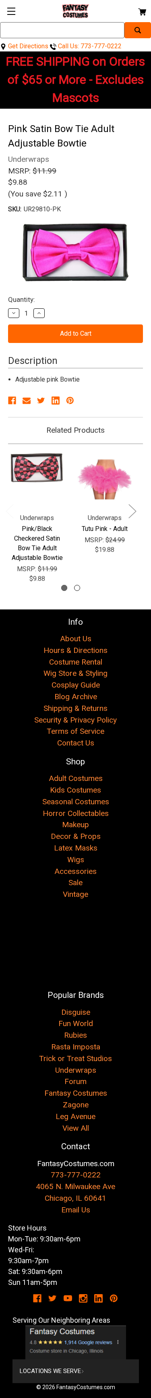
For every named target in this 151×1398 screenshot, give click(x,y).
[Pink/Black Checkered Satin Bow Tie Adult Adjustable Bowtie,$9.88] (37, 479)
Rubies (75, 1035)
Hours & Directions (75, 650)
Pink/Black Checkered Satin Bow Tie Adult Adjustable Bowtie (37, 543)
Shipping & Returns (75, 708)
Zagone (76, 1104)
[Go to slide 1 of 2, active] (64, 588)
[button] (75, 1342)
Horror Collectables (76, 813)
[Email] (27, 400)
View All (75, 1128)
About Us (75, 638)
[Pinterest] (70, 400)
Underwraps (75, 1070)
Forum (75, 1081)
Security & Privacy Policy (75, 720)
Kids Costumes (75, 790)
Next (132, 511)
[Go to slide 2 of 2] (77, 588)
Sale (75, 882)
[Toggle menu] (11, 11)
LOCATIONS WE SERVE (50, 1371)
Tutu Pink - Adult (105, 529)
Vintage (75, 894)
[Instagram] (83, 1298)
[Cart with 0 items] (141, 11)
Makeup (75, 824)
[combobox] (62, 30)
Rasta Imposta (75, 1046)
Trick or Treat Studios (75, 1058)
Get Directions (27, 46)
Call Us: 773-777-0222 (89, 46)
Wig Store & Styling (75, 673)
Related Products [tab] (75, 430)
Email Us (75, 1209)
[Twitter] (41, 400)
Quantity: (21, 299)
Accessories (75, 871)
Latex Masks (75, 848)
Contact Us (75, 743)
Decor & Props (76, 836)
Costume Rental (75, 662)
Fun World (75, 1023)
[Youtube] (68, 1298)
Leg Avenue (75, 1116)
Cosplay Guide (76, 685)
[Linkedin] (56, 400)
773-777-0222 (76, 1174)
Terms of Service (75, 731)
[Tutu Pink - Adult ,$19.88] (104, 479)
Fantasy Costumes (75, 1093)
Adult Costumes (76, 778)
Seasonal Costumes (75, 801)
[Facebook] (12, 400)
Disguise (75, 1012)
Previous (9, 511)
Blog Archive (75, 696)
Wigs (75, 859)
